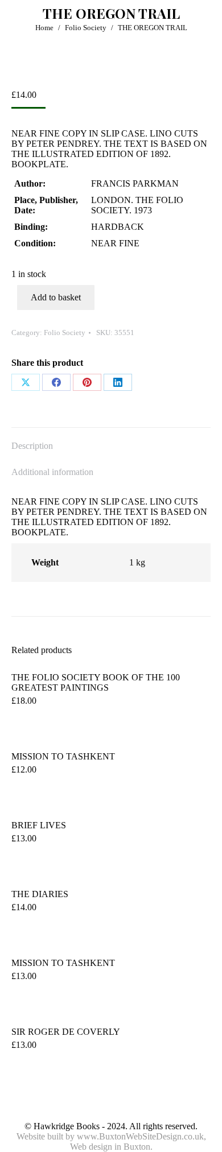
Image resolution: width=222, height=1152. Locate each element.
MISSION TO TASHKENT (63, 756)
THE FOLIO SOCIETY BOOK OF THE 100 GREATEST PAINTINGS (95, 682)
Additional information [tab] (52, 472)
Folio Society (64, 332)
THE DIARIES (39, 894)
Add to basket (56, 297)
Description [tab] (32, 446)
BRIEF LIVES (38, 825)
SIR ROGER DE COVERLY (65, 1032)
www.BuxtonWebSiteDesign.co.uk (140, 1136)
